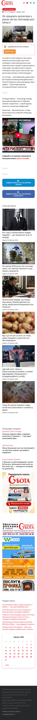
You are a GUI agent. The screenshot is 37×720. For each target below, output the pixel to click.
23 (31, 654)
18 (10, 654)
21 (23, 654)
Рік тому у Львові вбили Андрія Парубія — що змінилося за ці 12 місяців (17, 235)
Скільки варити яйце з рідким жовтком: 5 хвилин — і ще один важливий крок (16, 436)
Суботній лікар (7, 445)
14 (23, 651)
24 (6, 657)
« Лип (7, 665)
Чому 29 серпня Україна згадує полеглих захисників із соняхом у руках (17, 407)
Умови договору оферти (11, 711)
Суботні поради (15, 431)
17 (6, 654)
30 (31, 657)
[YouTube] (27, 2)
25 (10, 657)
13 (18, 651)
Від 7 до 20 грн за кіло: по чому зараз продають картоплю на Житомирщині (16, 338)
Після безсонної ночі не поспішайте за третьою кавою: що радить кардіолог (18, 450)
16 (31, 651)
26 (14, 657)
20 (18, 654)
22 (27, 654)
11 (10, 651)
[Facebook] (30, 2)
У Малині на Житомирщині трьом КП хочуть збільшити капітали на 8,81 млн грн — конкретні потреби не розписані (17, 465)
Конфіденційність (8, 714)
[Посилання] (7, 2)
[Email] (23, 2)
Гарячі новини (7, 459)
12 (14, 651)
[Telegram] (33, 2)
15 (27, 651)
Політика (17, 459)
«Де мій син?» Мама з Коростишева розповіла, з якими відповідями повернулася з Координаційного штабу (17, 373)
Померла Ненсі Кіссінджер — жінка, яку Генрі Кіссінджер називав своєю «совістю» (17, 628)
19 (14, 654)
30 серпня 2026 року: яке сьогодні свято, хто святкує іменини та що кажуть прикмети (17, 268)
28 (23, 657)
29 (27, 657)
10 (6, 651)
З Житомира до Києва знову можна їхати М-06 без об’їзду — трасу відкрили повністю (18, 623)
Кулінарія (5, 431)
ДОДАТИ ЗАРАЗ (9, 51)
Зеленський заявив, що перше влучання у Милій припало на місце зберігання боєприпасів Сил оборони (17, 303)
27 (18, 657)
